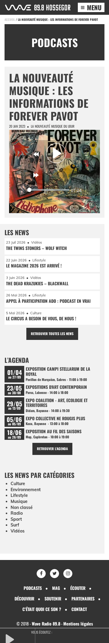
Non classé (22, 507)
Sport (16, 519)
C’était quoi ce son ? (41, 609)
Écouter (77, 588)
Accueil (10, 19)
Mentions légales (78, 623)
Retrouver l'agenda (52, 448)
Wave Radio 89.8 (46, 623)
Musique (19, 501)
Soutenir (53, 598)
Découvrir (24, 598)
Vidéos (18, 531)
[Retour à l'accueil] (38, 8)
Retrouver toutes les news (52, 333)
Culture (18, 483)
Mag (56, 588)
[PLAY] (20, 639)
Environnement (26, 489)
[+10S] (36, 175)
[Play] (56, 153)
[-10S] (36, 154)
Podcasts (33, 588)
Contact (79, 609)
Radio (17, 513)
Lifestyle (19, 495)
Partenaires (82, 598)
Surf (15, 525)
